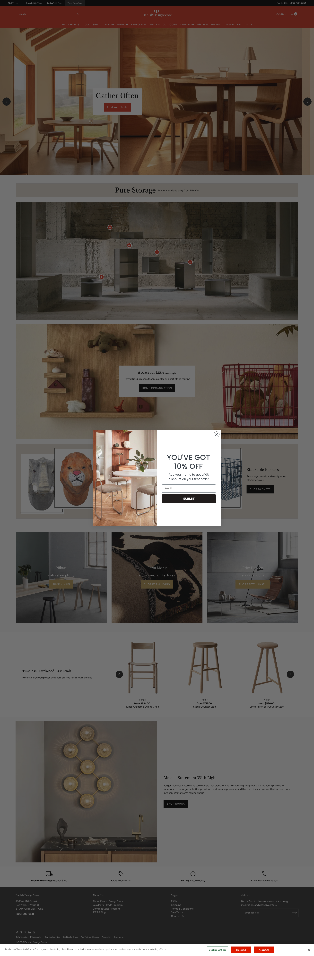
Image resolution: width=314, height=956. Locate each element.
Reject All (241, 949)
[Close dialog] (216, 434)
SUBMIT (189, 498)
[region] (157, 950)
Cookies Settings (217, 949)
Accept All (264, 949)
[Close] (308, 950)
